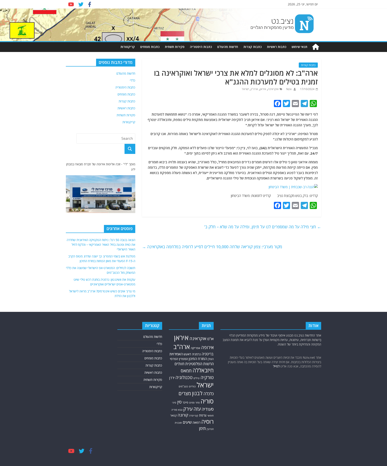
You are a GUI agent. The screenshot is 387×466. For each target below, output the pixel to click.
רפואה (196, 422)
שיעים (187, 422)
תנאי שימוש (299, 47)
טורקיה (207, 377)
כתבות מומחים (149, 47)
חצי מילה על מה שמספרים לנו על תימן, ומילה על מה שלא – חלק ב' (262, 226)
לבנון (197, 393)
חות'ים (179, 363)
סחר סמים (194, 402)
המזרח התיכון (198, 358)
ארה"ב (254, 89)
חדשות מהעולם (227, 47)
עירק (188, 409)
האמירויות (176, 354)
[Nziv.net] (315, 47)
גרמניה (196, 354)
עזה (197, 409)
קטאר (173, 415)
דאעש (187, 354)
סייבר (185, 402)
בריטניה (208, 353)
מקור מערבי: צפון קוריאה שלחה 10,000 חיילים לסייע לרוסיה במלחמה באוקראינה (212, 246)
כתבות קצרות (252, 47)
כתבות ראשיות (276, 47)
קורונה (183, 415)
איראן (263, 89)
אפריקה (195, 348)
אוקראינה (273, 89)
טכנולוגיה (184, 377)
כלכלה (208, 393)
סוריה (207, 401)
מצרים (184, 393)
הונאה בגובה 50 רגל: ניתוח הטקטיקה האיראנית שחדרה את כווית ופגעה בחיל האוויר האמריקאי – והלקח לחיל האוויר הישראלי (101, 244)
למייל (276, 366)
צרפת (202, 415)
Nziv (289, 89)
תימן (202, 428)
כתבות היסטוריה (201, 47)
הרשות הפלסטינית (199, 363)
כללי (132, 80)
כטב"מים (183, 386)
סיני (174, 402)
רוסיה (207, 421)
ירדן (171, 377)
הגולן (211, 359)
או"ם (210, 338)
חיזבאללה (203, 370)
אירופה (207, 347)
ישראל (245, 89)
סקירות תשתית (175, 47)
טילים (197, 378)
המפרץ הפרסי (179, 359)
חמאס (186, 371)
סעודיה (208, 409)
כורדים (192, 386)
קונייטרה (193, 415)
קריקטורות (127, 47)
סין (179, 402)
